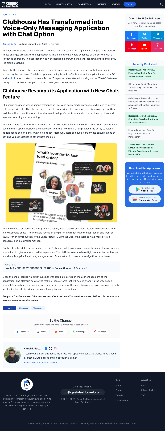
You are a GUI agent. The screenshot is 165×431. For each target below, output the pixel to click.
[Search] (161, 4)
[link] (46, 348)
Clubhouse (23, 308)
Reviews (116, 4)
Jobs (143, 385)
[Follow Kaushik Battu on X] (50, 348)
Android (11, 78)
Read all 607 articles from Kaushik (40, 362)
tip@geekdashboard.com (83, 392)
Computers (83, 4)
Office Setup (122, 400)
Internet (101, 4)
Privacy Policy (148, 390)
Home (5, 15)
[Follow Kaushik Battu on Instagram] (55, 348)
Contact (119, 390)
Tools (129, 4)
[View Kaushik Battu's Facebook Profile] (46, 348)
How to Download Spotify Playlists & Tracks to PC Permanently (141, 133)
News (48, 4)
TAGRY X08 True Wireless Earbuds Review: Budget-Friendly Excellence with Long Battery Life (143, 149)
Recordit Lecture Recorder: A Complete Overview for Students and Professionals (144, 119)
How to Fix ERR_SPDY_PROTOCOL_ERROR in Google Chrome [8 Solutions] (46, 268)
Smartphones (63, 4)
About (118, 385)
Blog (118, 380)
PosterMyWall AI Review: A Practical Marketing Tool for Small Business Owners (142, 73)
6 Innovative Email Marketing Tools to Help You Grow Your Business (142, 87)
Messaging (38, 308)
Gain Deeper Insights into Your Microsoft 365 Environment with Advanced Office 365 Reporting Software (144, 103)
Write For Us (121, 395)
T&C (143, 395)
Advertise (146, 380)
